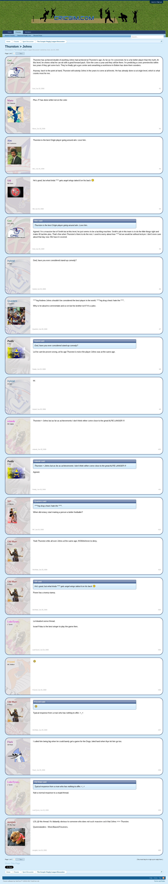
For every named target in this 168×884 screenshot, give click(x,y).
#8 (160, 369)
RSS (163, 878)
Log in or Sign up (156, 2)
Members (28, 32)
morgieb (35, 850)
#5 (160, 249)
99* (33, 529)
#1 (160, 88)
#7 (160, 329)
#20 (159, 850)
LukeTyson (36, 650)
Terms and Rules (159, 881)
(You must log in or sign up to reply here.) (150, 859)
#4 (160, 209)
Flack (34, 770)
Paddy (34, 369)
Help (150, 878)
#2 (160, 128)
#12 (159, 529)
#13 (159, 569)
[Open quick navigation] (161, 41)
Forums (18, 32)
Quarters (12, 301)
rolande (34, 449)
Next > (22, 53)
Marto (34, 128)
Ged (48, 50)
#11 (160, 489)
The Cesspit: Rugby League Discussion (27, 50)
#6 (160, 289)
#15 (159, 650)
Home (10, 32)
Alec (33, 169)
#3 (160, 169)
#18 (159, 770)
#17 (159, 730)
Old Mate (35, 569)
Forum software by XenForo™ (21, 881)
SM (33, 209)
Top (160, 878)
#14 (159, 609)
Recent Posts (37, 35)
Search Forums (10, 35)
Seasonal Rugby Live (24, 35)
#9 (160, 409)
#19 (159, 810)
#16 (159, 690)
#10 (159, 449)
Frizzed (34, 690)
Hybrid (11, 260)
